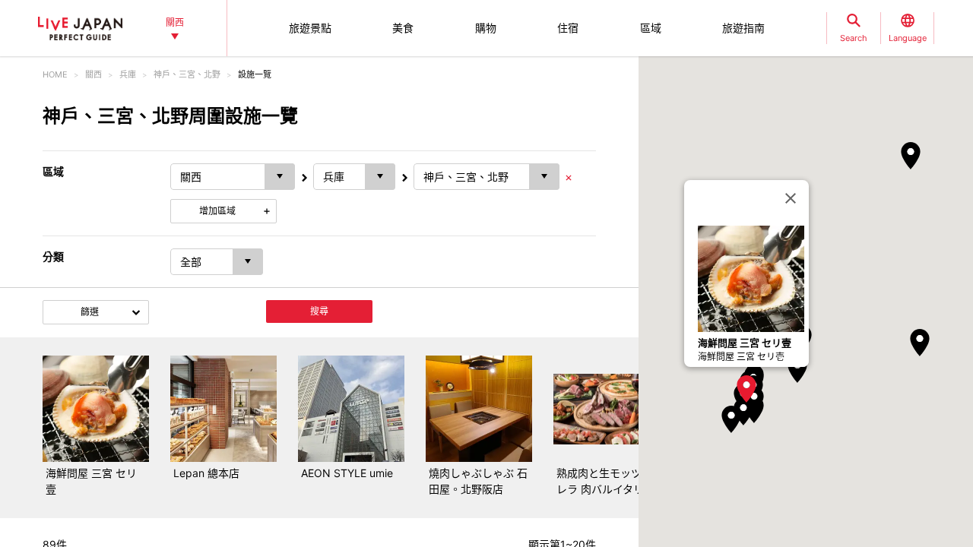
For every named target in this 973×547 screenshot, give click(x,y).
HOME (55, 74)
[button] (746, 389)
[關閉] (790, 198)
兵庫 (127, 74)
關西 (93, 74)
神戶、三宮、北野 (187, 74)
